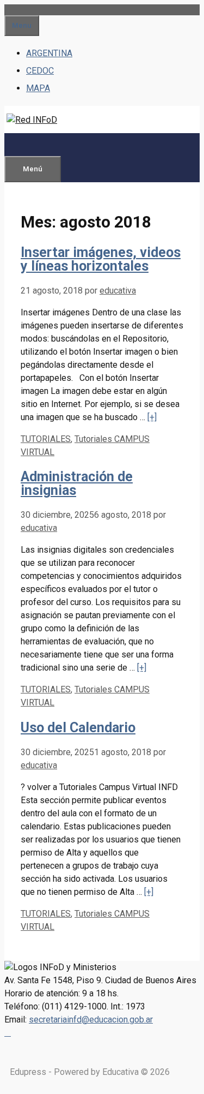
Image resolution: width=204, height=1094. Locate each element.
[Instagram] (8, 1032)
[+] (152, 417)
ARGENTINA (49, 53)
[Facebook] (5, 1032)
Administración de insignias (77, 483)
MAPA (38, 88)
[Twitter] (10, 1032)
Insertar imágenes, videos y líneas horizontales (101, 259)
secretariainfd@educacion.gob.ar (91, 1019)
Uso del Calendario (78, 728)
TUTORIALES (46, 439)
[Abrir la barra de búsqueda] (21, 144)
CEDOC (40, 70)
